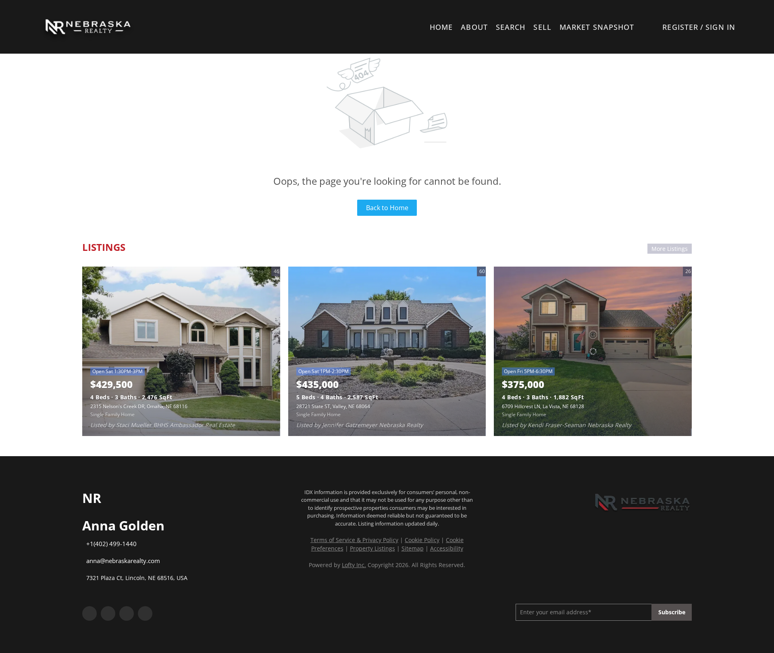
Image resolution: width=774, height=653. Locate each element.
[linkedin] (108, 613)
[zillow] (126, 613)
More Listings (669, 248)
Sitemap (413, 548)
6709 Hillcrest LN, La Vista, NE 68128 (543, 406)
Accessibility (446, 548)
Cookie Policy (422, 540)
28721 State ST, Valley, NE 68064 (333, 406)
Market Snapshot (597, 27)
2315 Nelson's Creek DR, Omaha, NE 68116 (138, 406)
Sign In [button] (720, 27)
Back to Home (387, 207)
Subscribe (671, 612)
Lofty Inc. (354, 565)
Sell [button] (542, 27)
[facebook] (89, 613)
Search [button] (511, 27)
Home (441, 27)
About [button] (474, 27)
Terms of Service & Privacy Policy (354, 540)
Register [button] (680, 27)
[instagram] (145, 613)
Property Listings (372, 548)
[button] (88, 27)
